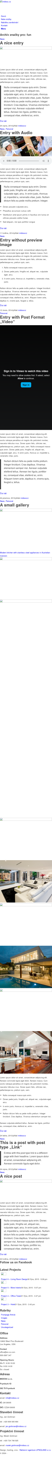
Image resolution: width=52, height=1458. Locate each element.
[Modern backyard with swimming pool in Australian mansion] (26, 946)
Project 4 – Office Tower (11, 1295)
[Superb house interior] (26, 861)
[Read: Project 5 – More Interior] (3, 1283)
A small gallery (14, 505)
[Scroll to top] (0, 1456)
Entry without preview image (21, 242)
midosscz (22, 125)
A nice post (11, 1176)
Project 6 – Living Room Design (14, 1279)
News (2, 39)
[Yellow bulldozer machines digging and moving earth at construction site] (26, 48)
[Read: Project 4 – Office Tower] (3, 1291)
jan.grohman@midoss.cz (16, 1426)
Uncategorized (7, 1327)
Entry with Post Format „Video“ (22, 319)
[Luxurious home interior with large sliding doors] (26, 1032)
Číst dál (3, 121)
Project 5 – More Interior (11, 1287)
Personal (9, 128)
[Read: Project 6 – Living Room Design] (3, 1274)
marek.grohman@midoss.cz (17, 1445)
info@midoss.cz (12, 1397)
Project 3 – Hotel (8, 1304)
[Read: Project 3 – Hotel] (3, 1299)
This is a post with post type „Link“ (22, 1144)
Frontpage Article (8, 1314)
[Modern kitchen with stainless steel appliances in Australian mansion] (26, 688)
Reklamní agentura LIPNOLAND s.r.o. (35, 1450)
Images (4, 1317)
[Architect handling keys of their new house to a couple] (26, 155)
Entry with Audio (16, 132)
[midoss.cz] (21, 1)
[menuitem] (26, 16)
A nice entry (12, 43)
